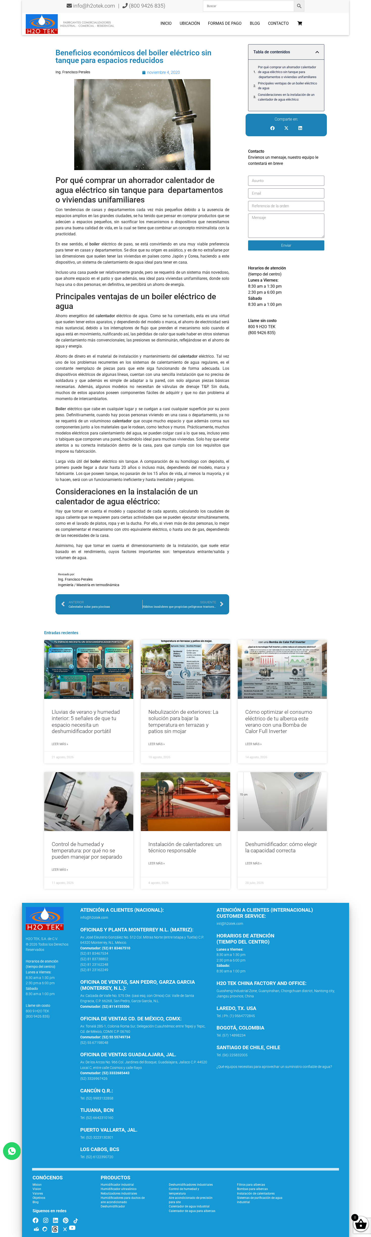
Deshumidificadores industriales (191, 1184)
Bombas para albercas (252, 1189)
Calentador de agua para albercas (192, 1211)
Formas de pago (225, 23)
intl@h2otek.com (230, 924)
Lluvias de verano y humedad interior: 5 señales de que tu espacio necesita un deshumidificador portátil (86, 721)
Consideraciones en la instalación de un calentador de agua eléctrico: (286, 97)
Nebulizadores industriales (119, 1193)
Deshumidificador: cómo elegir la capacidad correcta (281, 847)
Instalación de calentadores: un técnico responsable (185, 847)
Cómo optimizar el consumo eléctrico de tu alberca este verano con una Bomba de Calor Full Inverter (278, 721)
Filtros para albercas (251, 1184)
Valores (38, 1193)
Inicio (166, 23)
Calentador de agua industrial (189, 1206)
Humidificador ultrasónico (119, 1189)
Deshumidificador (113, 1206)
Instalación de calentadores (256, 1193)
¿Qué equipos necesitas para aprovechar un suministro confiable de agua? (274, 1067)
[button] (317, 52)
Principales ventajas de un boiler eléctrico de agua (287, 85)
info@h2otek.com (94, 6)
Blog (255, 23)
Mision (37, 1184)
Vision (37, 1189)
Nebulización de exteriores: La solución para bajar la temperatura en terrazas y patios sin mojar (183, 721)
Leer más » (60, 744)
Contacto (278, 23)
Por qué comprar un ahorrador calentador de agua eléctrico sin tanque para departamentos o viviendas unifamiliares (287, 72)
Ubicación (190, 23)
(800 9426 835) (146, 6)
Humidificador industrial (117, 1184)
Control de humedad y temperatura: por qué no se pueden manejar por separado (87, 850)
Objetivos (39, 1198)
